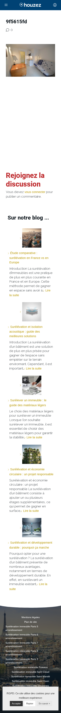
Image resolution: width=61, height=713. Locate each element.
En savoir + (44, 703)
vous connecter (35, 192)
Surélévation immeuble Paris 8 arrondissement (21, 653)
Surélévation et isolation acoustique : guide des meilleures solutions (26, 331)
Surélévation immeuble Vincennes (30, 685)
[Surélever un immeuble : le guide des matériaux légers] (30, 385)
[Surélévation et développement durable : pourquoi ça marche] (30, 527)
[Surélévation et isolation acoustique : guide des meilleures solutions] (30, 311)
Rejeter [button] (29, 703)
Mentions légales (31, 617)
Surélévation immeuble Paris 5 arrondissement (21, 628)
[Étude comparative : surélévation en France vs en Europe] (30, 238)
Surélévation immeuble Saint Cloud (30, 671)
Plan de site (30, 621)
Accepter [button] (16, 703)
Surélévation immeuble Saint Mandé (30, 676)
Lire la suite (34, 368)
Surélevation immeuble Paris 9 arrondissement (21, 661)
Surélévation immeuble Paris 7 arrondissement (21, 644)
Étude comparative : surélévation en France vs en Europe (28, 257)
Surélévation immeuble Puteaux (31, 667)
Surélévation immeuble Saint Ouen (30, 681)
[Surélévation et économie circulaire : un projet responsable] (30, 454)
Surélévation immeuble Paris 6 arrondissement (21, 636)
